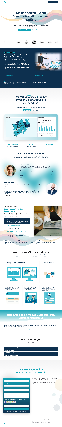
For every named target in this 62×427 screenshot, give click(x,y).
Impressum (33, 421)
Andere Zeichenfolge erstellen (8, 403)
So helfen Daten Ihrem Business (37, 29)
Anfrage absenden (17, 408)
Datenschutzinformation (23, 411)
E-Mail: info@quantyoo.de (50, 422)
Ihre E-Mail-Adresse (7, 383)
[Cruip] (5, 2)
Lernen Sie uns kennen (31, 329)
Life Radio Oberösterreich (27, 164)
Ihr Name (5, 379)
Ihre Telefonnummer (7, 387)
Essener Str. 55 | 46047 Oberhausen (46, 421)
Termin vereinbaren (27, 110)
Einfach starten (19, 1)
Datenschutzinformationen (35, 422)
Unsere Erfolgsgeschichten (27, 1)
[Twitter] (4, 423)
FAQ (42, 1)
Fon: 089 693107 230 (44, 422)
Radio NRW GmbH (9, 182)
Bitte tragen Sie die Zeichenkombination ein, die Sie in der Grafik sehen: (15, 399)
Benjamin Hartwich (23, 177)
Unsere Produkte (36, 1)
